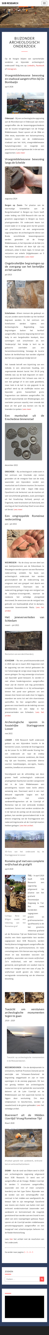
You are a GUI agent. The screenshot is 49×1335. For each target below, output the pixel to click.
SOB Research (10, 3)
